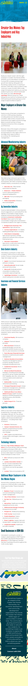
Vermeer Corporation (11, 241)
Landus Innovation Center (12, 462)
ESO (5, 457)
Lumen (6, 471)
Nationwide (8, 382)
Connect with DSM (14, 651)
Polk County (8, 514)
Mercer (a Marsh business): (12, 371)
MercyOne (7, 503)
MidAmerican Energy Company (14, 507)
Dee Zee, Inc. (8, 186)
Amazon (7, 424)
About (14, 648)
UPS (5, 434)
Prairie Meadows (9, 516)
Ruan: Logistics (9, 520)
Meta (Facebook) (9, 265)
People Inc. (7, 511)
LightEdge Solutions (10, 275)
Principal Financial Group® (12, 386)
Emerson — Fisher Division (12, 190)
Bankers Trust (8, 491)
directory (4, 540)
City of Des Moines (10, 497)
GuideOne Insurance (10, 366)
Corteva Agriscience (10, 229)
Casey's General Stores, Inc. (13, 427)
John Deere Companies (11, 234)
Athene (6, 341)
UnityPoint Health (9, 524)
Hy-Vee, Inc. (8, 499)
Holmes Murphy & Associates (13, 359)
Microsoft (7, 269)
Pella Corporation (10, 200)
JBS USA (7, 196)
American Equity (9, 337)
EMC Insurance (9, 345)
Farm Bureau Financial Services (14, 353)
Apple (6, 261)
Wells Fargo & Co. (10, 401)
